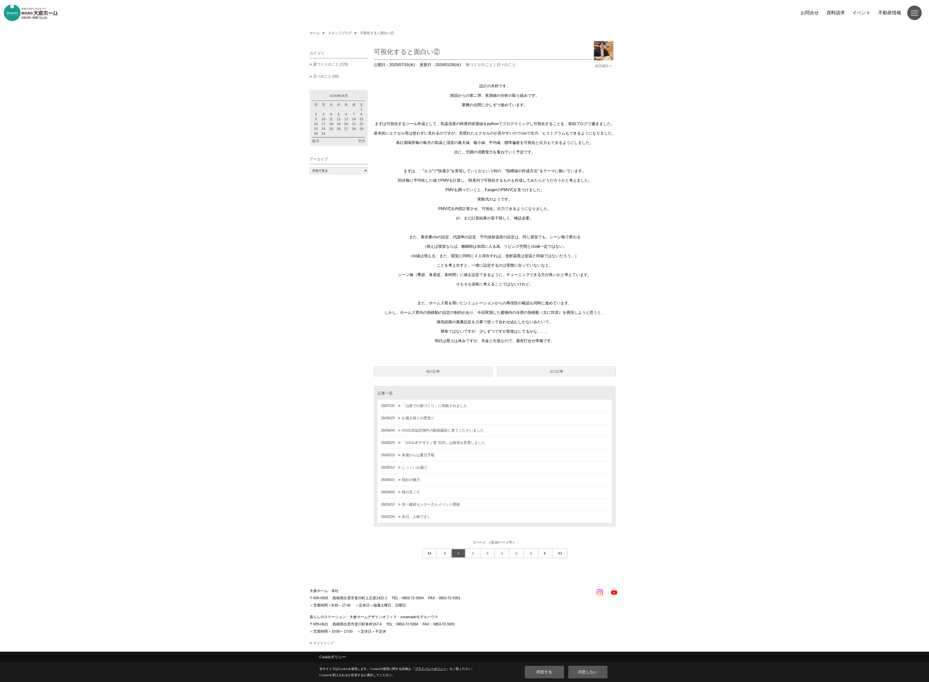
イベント (861, 12)
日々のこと (506, 65)
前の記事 (433, 371)
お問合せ (810, 12)
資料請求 (835, 12)
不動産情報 (889, 12)
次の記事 (556, 371)
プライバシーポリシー (430, 669)
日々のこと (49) (326, 76)
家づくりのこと (479, 65)
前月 (315, 141)
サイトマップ (323, 643)
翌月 (361, 141)
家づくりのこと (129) (330, 64)
